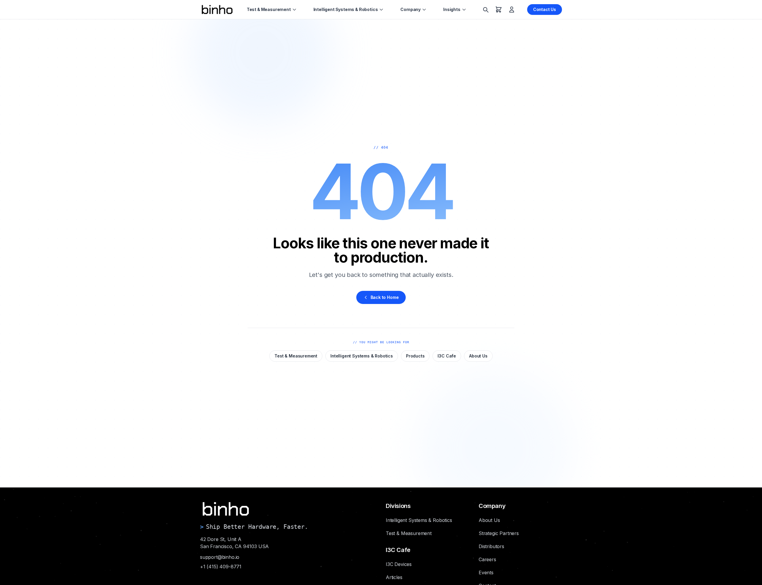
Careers (487, 559)
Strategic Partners (499, 533)
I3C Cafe (447, 355)
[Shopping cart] (499, 9)
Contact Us (544, 9)
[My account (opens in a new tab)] (512, 9)
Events (486, 572)
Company (410, 9)
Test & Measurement (269, 9)
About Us (478, 355)
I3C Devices (399, 564)
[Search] (485, 9)
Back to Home (385, 297)
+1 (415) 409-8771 (220, 567)
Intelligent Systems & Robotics (345, 9)
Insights (451, 9)
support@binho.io (219, 557)
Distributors (491, 546)
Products (415, 355)
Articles (394, 577)
